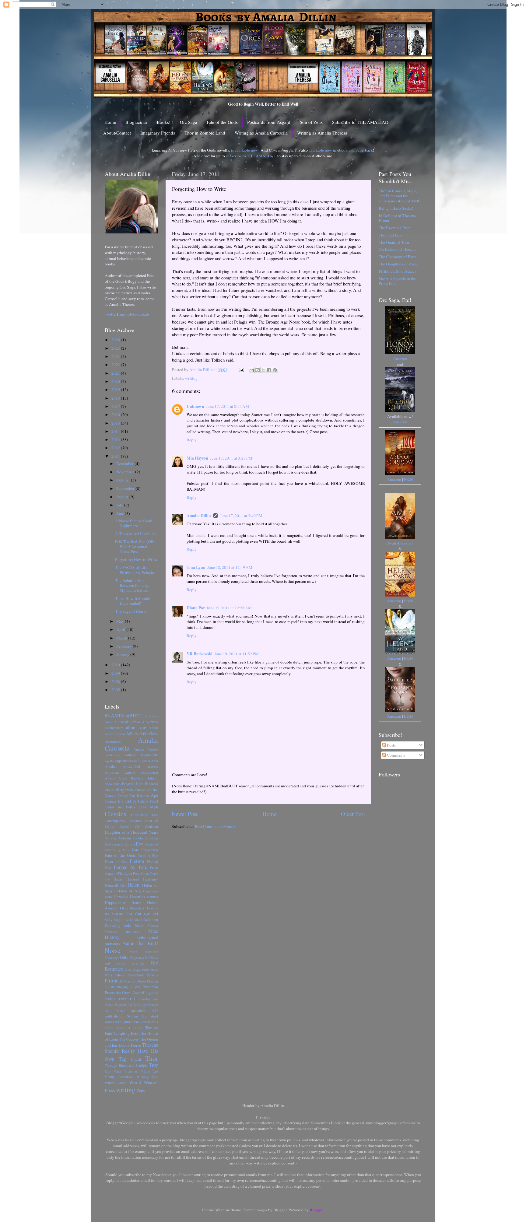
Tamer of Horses (129, 1028)
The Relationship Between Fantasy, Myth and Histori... (133, 585)
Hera (108, 896)
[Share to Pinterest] (275, 370)
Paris (108, 974)
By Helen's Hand (145, 801)
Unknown (195, 406)
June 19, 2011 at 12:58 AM (229, 608)
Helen (133, 884)
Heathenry (150, 879)
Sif (117, 1021)
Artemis (152, 766)
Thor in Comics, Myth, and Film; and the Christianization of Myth (399, 195)
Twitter (111, 314)
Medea (139, 925)
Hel (122, 885)
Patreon (119, 974)
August (122, 496)
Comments (395, 755)
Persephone (136, 974)
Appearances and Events (132, 760)
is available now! (245, 150)
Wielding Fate (147, 1077)
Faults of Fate (148, 855)
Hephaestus (150, 891)
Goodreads (140, 314)
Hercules (137, 896)
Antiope (130, 754)
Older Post (353, 814)
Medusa (153, 925)
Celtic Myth (148, 806)
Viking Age (149, 1071)
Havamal (132, 879)
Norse (113, 950)
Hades (118, 879)
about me (136, 727)
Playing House (135, 981)
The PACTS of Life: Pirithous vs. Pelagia (134, 570)
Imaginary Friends (157, 133)
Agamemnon (113, 741)
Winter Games (116, 1082)
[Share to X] (263, 370)
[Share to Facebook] (269, 370)
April (121, 629)
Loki (128, 925)
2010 (116, 664)
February (124, 646)
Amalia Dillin (199, 516)
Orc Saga (188, 122)
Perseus (152, 974)
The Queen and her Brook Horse (131, 1042)
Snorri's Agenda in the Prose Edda (397, 281)
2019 (116, 389)
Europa (129, 844)
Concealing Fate (144, 814)
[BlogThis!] (257, 370)
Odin (124, 957)
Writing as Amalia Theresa (322, 133)
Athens (123, 778)
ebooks (138, 837)
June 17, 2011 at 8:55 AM (227, 406)
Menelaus (111, 932)
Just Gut (133, 913)
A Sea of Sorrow (127, 721)
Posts (391, 745)
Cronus (124, 827)
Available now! (400, 543)
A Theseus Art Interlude (135, 533)
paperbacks (150, 969)
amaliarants (112, 755)
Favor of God (116, 861)
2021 (116, 373)
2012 (116, 447)
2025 (116, 348)
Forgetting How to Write (136, 559)
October (123, 480)
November (125, 471)
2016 (116, 414)
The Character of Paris (397, 256)
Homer (137, 902)
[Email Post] (241, 369)
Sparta (109, 1028)
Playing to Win (129, 986)
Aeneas (120, 734)
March (122, 638)
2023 (116, 356)
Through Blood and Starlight (126, 1065)
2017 (116, 406)
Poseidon (150, 986)
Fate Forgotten (145, 850)
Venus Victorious (126, 1071)
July (120, 505)
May (120, 621)
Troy (153, 1065)
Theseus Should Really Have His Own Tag (131, 1052)
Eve (139, 843)
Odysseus (137, 957)
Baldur (152, 778)
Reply (192, 440)
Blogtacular (136, 122)
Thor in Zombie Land (204, 133)
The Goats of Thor (394, 242)
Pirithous (114, 980)
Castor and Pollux (120, 806)
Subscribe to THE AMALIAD (360, 122)
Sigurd (125, 1021)
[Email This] (252, 370)
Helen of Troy (129, 891)
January (123, 654)
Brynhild (124, 801)
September (125, 488)
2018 (116, 398)
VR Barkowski (199, 654)
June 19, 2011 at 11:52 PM (236, 654)
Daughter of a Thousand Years (131, 832)
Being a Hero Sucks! (396, 208)
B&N (408, 479)
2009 (116, 673)
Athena (110, 778)
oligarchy (138, 963)
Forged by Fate (130, 867)
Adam (153, 727)
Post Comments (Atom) (215, 826)
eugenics (117, 844)
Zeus (141, 1090)
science (138, 1010)
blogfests (124, 789)
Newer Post (185, 814)
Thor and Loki (391, 235)
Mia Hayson (197, 458)
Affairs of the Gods (142, 733)
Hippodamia (115, 902)
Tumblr (124, 314)
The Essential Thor (394, 227)
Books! (163, 122)
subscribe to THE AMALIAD (250, 156)
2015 (116, 423)
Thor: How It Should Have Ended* (132, 601)
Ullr (107, 1071)
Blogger (316, 1210)
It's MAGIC (114, 913)
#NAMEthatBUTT (123, 715)
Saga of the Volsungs (131, 1004)
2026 (116, 339)
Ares (154, 760)
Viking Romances (119, 1076)
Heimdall (111, 885)
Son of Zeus (311, 122)
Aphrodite (149, 755)
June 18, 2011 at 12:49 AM (229, 567)
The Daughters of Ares (398, 264)
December (125, 463)
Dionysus (124, 837)
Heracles (121, 896)
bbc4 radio (113, 783)
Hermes (152, 896)
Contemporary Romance (123, 820)
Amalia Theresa (145, 749)
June (120, 513)
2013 (116, 439)
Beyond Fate (132, 783)
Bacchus (137, 778)
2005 (116, 689)
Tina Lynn (196, 567)
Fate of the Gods (222, 122)
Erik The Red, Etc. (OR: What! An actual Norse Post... (135, 546)
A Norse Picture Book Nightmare (133, 523)
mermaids (133, 931)
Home (110, 122)
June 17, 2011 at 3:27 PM (231, 458)
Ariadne (110, 766)
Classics (115, 813)
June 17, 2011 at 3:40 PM (241, 515)
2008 (116, 681)
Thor (151, 1058)
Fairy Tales (121, 850)
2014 (116, 431)
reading (110, 998)
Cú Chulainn (146, 826)
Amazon (400, 358)
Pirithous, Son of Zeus (397, 271)
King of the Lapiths (127, 920)
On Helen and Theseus (397, 249)
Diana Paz (196, 608)
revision (127, 998)
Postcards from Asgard (268, 122)
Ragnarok (152, 993)
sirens (135, 1021)
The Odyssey (129, 1039)
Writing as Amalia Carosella (261, 133)
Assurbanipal (149, 772)
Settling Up (137, 1016)
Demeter (110, 838)
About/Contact (117, 133)
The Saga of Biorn (130, 611)
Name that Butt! (140, 943)
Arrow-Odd (131, 766)
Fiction (137, 861)
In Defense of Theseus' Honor (397, 218)
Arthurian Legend (120, 772)
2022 (116, 364)
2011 (116, 456)
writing (191, 378)
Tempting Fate (126, 1033)
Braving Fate (126, 795)
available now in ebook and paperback (341, 150)
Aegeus (109, 734)
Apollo (109, 761)
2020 (116, 381)
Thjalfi (135, 1059)
